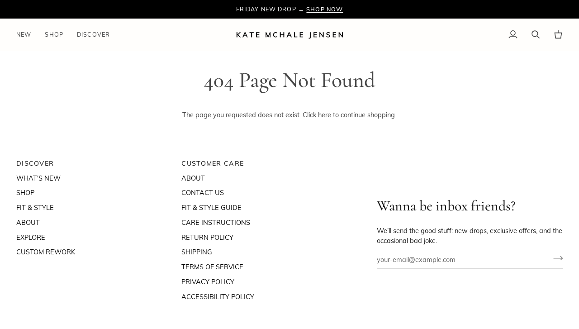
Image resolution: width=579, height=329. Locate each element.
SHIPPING (196, 251)
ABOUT (28, 222)
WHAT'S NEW (38, 177)
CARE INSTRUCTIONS (215, 222)
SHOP (25, 192)
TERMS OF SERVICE (212, 266)
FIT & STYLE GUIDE (211, 207)
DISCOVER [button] (35, 163)
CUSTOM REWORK (45, 251)
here (324, 114)
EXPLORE (30, 237)
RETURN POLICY (207, 237)
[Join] (555, 258)
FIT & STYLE (35, 207)
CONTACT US (202, 192)
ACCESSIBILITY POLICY (217, 296)
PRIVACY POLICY (207, 281)
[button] (54, 35)
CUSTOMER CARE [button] (212, 163)
